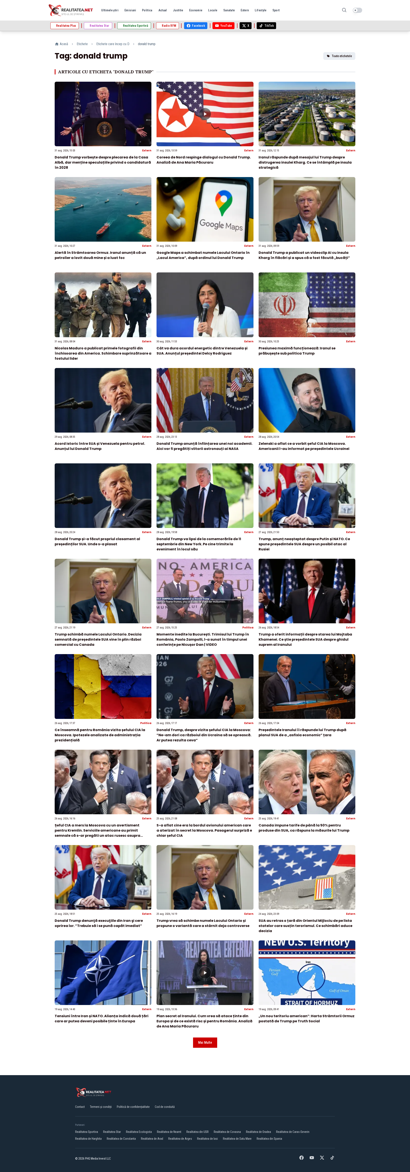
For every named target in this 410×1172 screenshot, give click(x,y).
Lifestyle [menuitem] (260, 10)
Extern (146, 150)
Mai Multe (205, 1042)
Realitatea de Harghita (88, 1138)
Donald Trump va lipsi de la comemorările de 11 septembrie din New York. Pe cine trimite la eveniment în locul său (199, 544)
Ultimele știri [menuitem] (110, 10)
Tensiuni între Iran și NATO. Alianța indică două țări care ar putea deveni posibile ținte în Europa (101, 1019)
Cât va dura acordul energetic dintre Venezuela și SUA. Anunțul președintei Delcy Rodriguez (202, 351)
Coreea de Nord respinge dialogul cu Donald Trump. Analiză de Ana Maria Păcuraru (204, 160)
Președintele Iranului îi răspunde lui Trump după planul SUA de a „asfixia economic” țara (302, 732)
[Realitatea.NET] (71, 10)
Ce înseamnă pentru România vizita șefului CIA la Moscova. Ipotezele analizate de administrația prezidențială (100, 735)
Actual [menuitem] (162, 10)
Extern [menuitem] (245, 10)
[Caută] (344, 10)
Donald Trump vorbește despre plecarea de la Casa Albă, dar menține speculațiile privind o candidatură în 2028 (103, 162)
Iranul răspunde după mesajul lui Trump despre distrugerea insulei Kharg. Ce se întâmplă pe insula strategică (305, 162)
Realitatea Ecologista (139, 1132)
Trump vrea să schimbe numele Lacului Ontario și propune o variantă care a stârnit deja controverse (203, 923)
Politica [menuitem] (147, 10)
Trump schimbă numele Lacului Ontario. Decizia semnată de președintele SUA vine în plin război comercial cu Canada (98, 639)
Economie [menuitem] (195, 10)
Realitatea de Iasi (207, 1138)
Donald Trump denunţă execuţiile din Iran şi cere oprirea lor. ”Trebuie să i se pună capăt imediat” (99, 923)
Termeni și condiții (101, 1106)
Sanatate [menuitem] (229, 10)
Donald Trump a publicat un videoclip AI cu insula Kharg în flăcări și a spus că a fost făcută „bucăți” (304, 255)
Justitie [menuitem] (178, 10)
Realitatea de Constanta (121, 1138)
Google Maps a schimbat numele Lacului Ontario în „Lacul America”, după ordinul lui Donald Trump (203, 255)
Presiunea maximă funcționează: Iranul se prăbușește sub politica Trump (297, 351)
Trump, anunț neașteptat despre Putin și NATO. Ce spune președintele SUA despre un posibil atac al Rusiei (304, 544)
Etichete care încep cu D (112, 44)
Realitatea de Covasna (227, 1132)
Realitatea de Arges (180, 1138)
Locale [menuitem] (212, 10)
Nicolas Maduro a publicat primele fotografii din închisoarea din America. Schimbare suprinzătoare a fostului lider (103, 353)
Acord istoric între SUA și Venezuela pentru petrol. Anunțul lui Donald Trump (100, 446)
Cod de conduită (165, 1106)
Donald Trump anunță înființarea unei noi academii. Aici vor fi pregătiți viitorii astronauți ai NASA (204, 446)
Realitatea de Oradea (258, 1132)
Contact (80, 1106)
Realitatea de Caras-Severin (292, 1132)
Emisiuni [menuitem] (130, 10)
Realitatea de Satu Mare (237, 1138)
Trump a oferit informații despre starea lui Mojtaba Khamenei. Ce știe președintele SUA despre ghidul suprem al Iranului (305, 639)
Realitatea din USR (197, 1132)
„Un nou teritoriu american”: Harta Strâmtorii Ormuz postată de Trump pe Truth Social (306, 1019)
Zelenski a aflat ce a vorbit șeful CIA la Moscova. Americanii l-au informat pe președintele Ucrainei (304, 446)
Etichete (82, 44)
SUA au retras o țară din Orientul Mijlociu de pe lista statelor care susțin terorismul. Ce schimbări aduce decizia (305, 925)
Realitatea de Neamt (169, 1132)
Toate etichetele (342, 56)
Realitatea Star (112, 1132)
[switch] (357, 10)
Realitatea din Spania (269, 1138)
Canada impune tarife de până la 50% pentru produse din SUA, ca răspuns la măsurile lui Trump (304, 828)
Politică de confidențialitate (133, 1106)
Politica (247, 627)
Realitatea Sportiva (86, 1132)
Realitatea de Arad (152, 1138)
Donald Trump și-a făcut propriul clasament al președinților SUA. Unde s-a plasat (97, 541)
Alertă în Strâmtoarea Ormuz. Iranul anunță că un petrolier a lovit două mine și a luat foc (100, 255)
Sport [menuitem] (276, 10)
